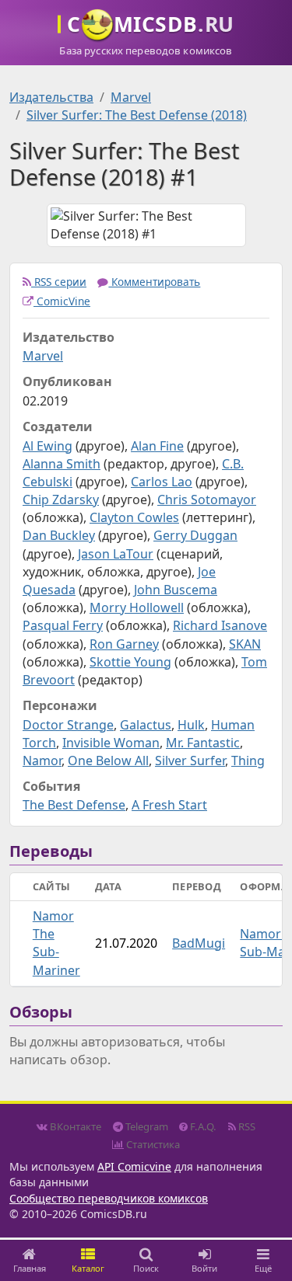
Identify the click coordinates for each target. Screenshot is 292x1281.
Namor (42, 760)
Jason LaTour (115, 553)
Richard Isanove (220, 625)
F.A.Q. (202, 1126)
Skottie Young (130, 661)
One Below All (108, 760)
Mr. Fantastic (203, 742)
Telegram (145, 1126)
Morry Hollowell (137, 607)
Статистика (152, 1144)
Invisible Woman (111, 742)
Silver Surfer (190, 760)
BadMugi (198, 943)
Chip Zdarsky (61, 499)
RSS (245, 1126)
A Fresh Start (169, 804)
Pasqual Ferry (63, 625)
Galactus (145, 724)
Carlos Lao (161, 481)
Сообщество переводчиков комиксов (108, 1198)
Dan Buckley (59, 535)
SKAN (245, 644)
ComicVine (61, 301)
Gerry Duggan (195, 535)
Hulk (191, 724)
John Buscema (175, 589)
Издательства (51, 97)
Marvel (131, 97)
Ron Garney (124, 644)
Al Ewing (47, 445)
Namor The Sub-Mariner (56, 943)
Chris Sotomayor (206, 499)
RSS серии (58, 281)
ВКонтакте (74, 1126)
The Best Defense (74, 804)
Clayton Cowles (134, 517)
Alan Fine (157, 445)
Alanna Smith (61, 463)
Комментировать (154, 281)
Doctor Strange (68, 724)
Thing (248, 760)
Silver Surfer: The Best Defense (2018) (136, 115)
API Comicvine (134, 1166)
